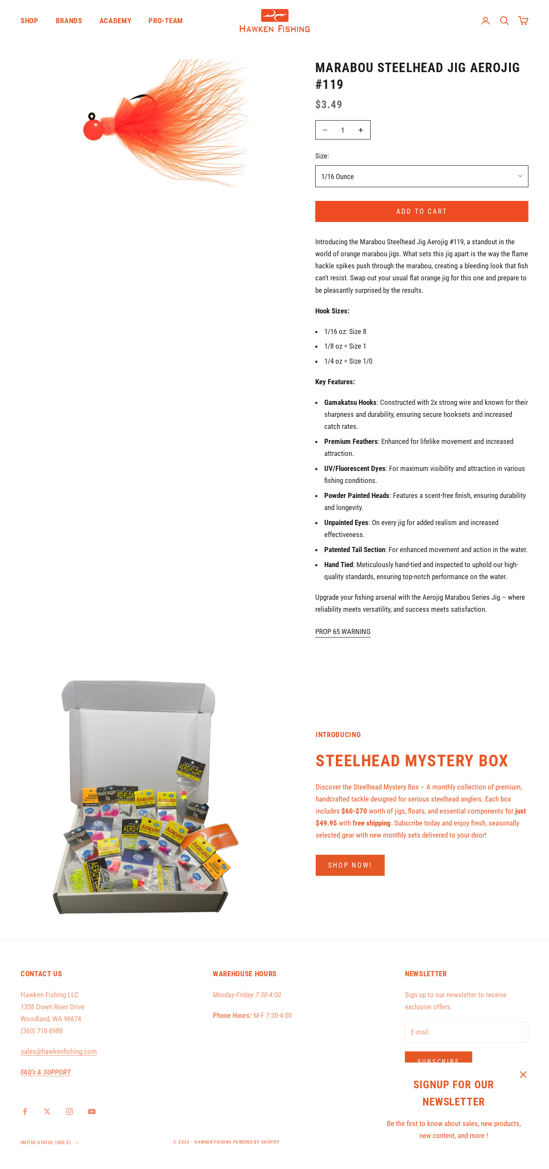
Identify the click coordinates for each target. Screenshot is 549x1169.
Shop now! (350, 865)
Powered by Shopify (256, 1142)
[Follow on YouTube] (91, 1111)
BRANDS (69, 20)
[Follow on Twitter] (47, 1111)
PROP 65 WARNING (343, 631)
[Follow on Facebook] (25, 1111)
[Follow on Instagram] (69, 1111)
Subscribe (438, 1062)
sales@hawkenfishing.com (59, 1051)
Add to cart (421, 211)
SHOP (30, 20)
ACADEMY (116, 20)
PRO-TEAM (165, 20)
